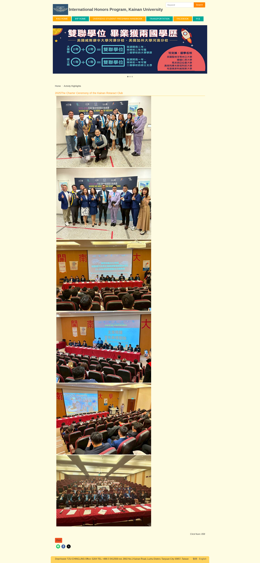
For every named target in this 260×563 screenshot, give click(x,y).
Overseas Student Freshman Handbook (117, 19)
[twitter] (69, 546)
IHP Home (80, 19)
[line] (58, 546)
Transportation (160, 19)
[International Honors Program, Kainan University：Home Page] (60, 10)
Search (199, 5)
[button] (56, 51)
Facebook (183, 19)
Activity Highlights (72, 86)
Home (58, 86)
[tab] (128, 76)
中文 (198, 19)
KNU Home (62, 19)
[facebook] (63, 546)
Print (58, 540)
